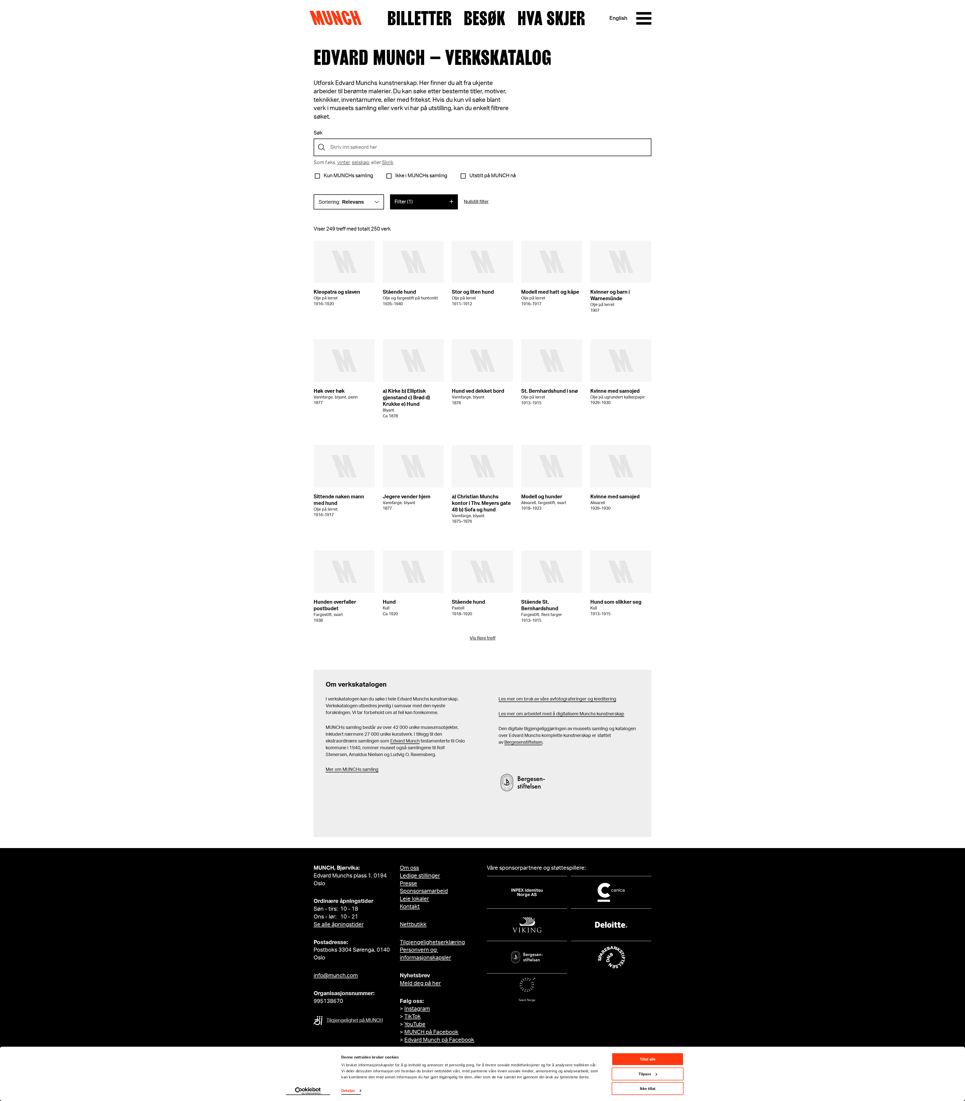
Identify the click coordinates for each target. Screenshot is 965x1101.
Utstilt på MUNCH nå (492, 175)
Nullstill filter (476, 202)
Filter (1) (404, 201)
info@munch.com (336, 975)
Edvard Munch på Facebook (439, 1040)
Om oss (409, 868)
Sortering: (341, 202)
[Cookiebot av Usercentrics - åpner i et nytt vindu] (308, 1091)
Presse (408, 883)
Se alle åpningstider (339, 924)
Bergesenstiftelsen (523, 742)
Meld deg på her (420, 983)
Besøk (484, 18)
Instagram (417, 1008)
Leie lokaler (414, 899)
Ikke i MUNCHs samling (421, 175)
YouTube (414, 1024)
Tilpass (645, 1074)
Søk (318, 133)
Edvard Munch (405, 741)
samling (369, 769)
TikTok (412, 1016)
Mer (330, 769)
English (618, 18)
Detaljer (348, 1090)
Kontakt (410, 906)
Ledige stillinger (420, 875)
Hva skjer (551, 18)
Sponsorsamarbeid (424, 891)
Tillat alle (647, 1059)
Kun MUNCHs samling (348, 175)
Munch (338, 18)
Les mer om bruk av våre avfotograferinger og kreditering (557, 699)
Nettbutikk (413, 924)
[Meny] (643, 18)
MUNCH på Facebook (431, 1032)
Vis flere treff (483, 638)
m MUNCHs (349, 769)
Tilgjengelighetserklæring (432, 942)
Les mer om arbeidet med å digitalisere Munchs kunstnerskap (561, 714)
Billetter (419, 18)
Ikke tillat (647, 1088)
